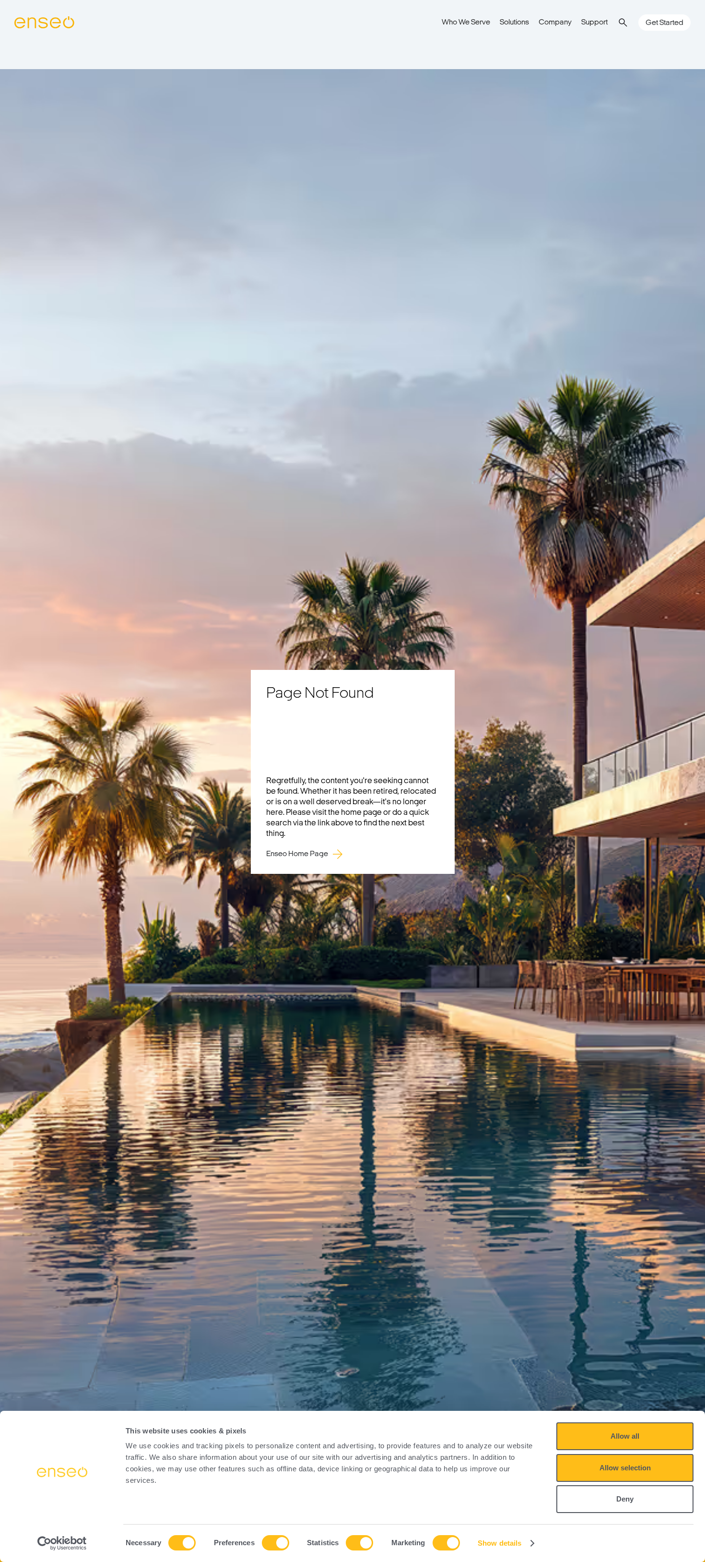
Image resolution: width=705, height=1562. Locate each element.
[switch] (275, 1542)
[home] (44, 22)
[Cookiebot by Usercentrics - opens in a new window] (62, 1543)
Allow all (625, 1436)
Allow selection (625, 1468)
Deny (625, 1499)
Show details (499, 1543)
